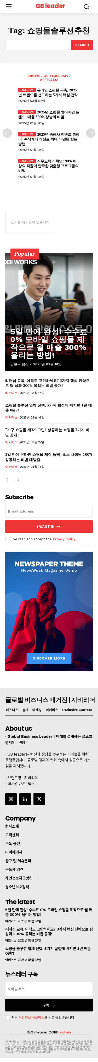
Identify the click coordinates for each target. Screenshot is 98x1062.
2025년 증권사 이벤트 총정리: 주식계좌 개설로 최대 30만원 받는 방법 (48, 139)
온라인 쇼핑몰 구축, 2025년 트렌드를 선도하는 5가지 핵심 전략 (48, 92)
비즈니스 (11, 393)
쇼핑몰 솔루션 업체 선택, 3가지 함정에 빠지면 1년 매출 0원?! (48, 951)
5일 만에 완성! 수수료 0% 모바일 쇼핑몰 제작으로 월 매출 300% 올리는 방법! (49, 343)
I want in (46, 527)
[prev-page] (7, 133)
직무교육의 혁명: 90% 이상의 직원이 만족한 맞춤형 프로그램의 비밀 (48, 165)
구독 (46, 1005)
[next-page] (90, 133)
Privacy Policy (64, 539)
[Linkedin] (25, 799)
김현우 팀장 (19, 364)
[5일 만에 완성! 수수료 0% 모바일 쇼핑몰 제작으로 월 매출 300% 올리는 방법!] (49, 312)
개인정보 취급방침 (31, 1017)
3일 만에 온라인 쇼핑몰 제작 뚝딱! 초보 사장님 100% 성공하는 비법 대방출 (49, 457)
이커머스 (11, 417)
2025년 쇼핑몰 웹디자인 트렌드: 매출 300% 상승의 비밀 (48, 114)
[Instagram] (11, 799)
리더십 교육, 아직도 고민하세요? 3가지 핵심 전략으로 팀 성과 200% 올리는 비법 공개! (47, 383)
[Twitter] (39, 799)
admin (65, 1032)
